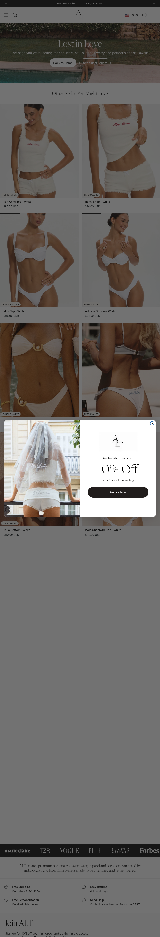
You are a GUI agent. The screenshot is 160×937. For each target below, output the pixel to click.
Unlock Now (118, 492)
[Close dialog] (152, 423)
